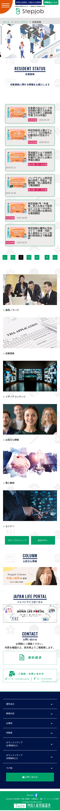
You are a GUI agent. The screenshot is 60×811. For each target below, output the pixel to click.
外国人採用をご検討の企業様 (28, 2)
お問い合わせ (31, 777)
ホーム (6, 22)
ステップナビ (21, 22)
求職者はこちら (51, 2)
